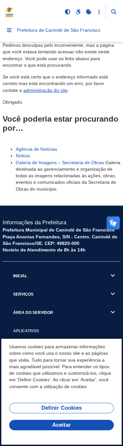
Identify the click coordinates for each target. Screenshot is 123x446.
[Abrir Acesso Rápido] (99, 12)
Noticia (23, 155)
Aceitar (61, 425)
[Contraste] (67, 12)
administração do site (45, 90)
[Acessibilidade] (78, 12)
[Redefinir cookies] (88, 12)
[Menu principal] (9, 30)
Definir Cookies (61, 408)
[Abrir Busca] (113, 11)
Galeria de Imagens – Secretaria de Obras (60, 162)
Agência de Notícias (36, 149)
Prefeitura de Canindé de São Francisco (58, 30)
